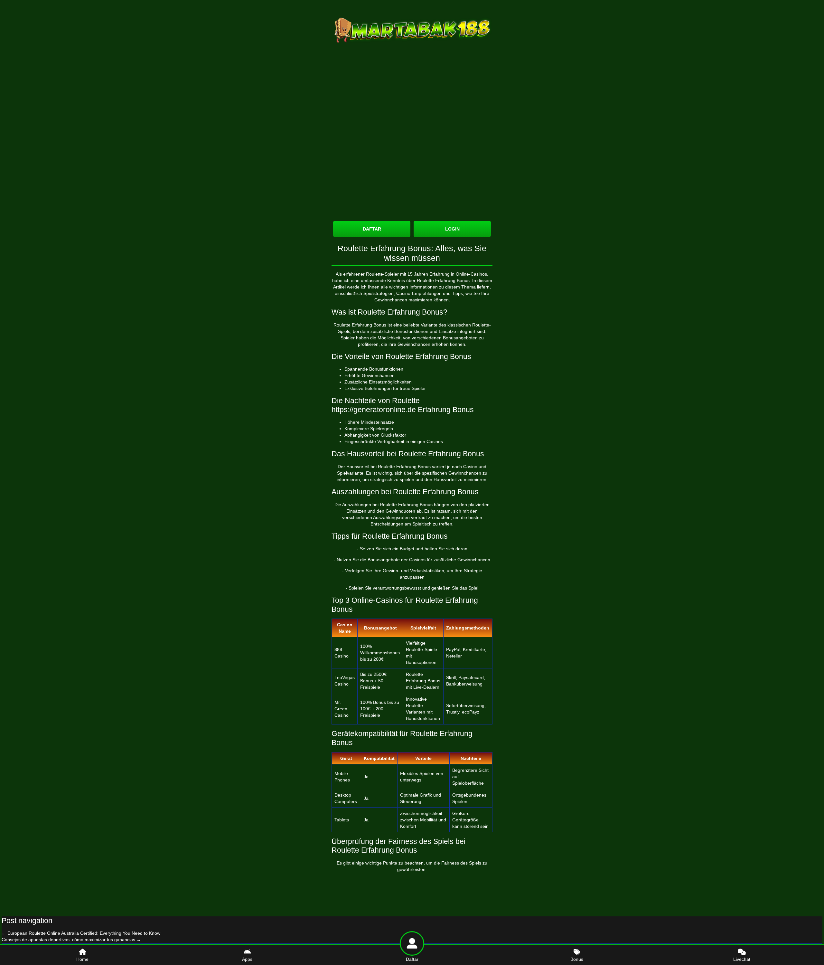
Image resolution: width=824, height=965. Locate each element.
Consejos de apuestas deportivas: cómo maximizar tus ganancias (71, 939)
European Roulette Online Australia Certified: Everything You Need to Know (81, 933)
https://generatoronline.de (374, 409)
